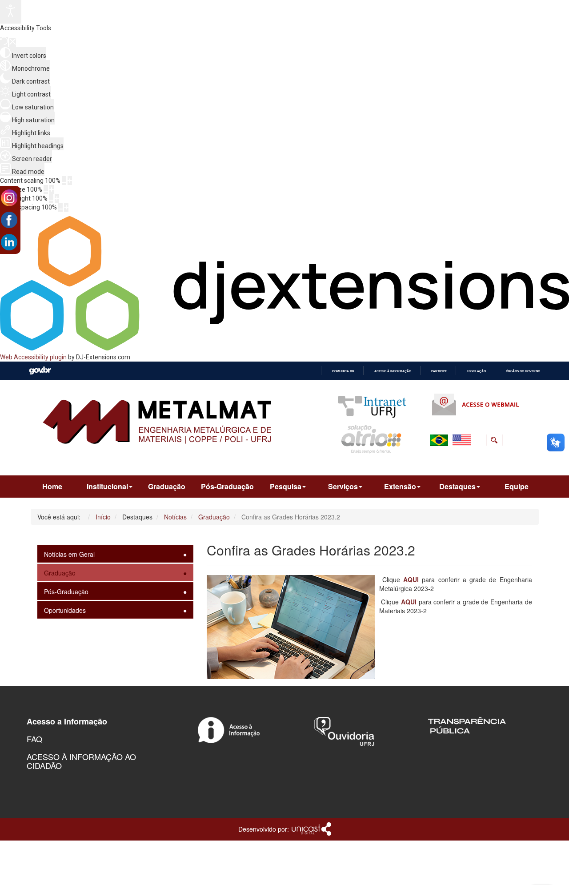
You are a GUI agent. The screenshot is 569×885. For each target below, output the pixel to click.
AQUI (411, 579)
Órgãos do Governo (523, 371)
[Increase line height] (57, 198)
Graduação (166, 486)
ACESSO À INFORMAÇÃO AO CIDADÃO (81, 761)
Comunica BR (343, 371)
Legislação (476, 371)
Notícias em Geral (69, 554)
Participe (439, 371)
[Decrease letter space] (60, 207)
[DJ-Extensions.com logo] (284, 348)
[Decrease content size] (64, 180)
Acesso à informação (392, 371)
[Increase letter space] (66, 207)
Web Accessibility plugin (33, 357)
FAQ (34, 738)
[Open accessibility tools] (10, 12)
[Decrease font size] (46, 189)
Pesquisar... (439, 461)
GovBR (40, 370)
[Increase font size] (51, 189)
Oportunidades (65, 610)
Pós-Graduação (227, 486)
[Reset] (4, 42)
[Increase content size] (70, 180)
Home (52, 486)
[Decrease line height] (51, 198)
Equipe (517, 486)
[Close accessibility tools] (12, 42)
